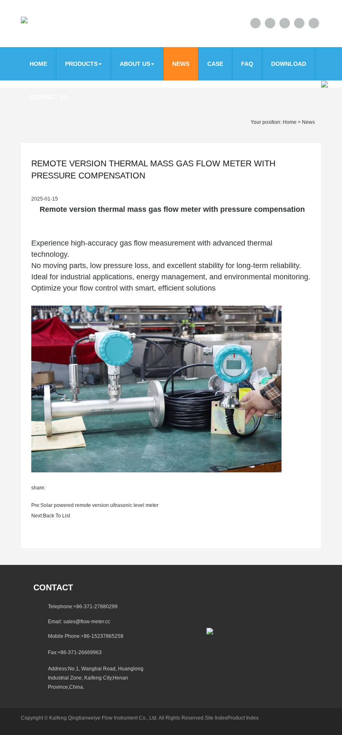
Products (81, 63)
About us (135, 63)
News (180, 63)
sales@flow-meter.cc (86, 622)
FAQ (247, 63)
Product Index (243, 718)
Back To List (56, 516)
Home (38, 63)
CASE (215, 63)
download (288, 63)
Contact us (49, 97)
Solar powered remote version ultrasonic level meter (99, 505)
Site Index (216, 718)
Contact (53, 587)
